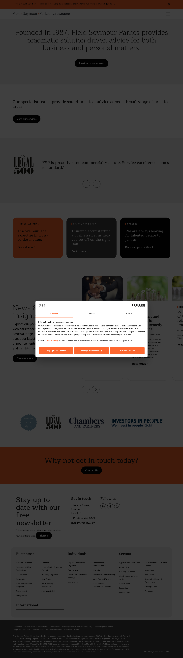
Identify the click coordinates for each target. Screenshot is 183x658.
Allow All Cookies (127, 351)
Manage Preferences (90, 351)
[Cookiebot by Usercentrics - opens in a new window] (134, 305)
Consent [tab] (54, 314)
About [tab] (129, 314)
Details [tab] (92, 314)
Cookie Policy (52, 341)
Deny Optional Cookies (56, 351)
